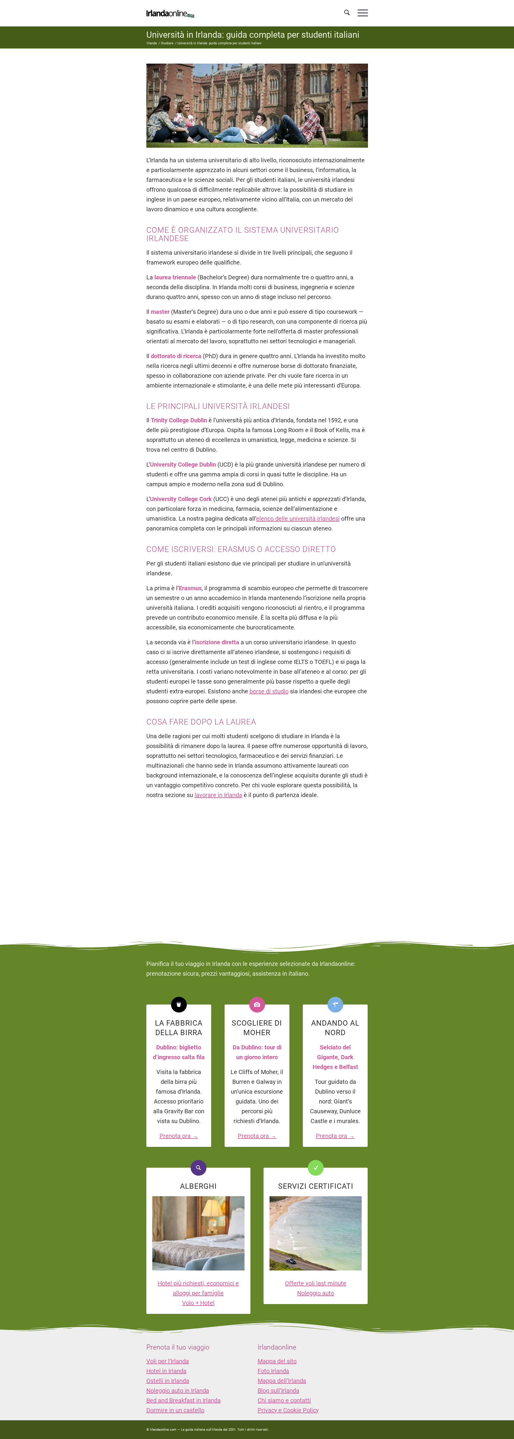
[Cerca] (347, 13)
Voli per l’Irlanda (167, 1361)
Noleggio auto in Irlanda (177, 1390)
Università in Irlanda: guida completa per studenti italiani (252, 35)
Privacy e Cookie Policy (288, 1410)
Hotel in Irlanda (166, 1371)
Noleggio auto (315, 1293)
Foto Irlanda (273, 1371)
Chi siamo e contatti (284, 1400)
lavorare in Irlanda (218, 795)
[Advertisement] (257, 864)
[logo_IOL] (170, 13)
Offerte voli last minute (315, 1283)
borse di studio (269, 691)
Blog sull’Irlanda (278, 1390)
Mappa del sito (277, 1361)
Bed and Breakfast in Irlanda (183, 1400)
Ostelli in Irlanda (167, 1380)
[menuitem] (347, 13)
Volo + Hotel (198, 1302)
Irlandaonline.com (163, 1430)
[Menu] (361, 13)
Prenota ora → (178, 1135)
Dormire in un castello (175, 1410)
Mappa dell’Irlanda (282, 1380)
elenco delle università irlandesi (298, 518)
